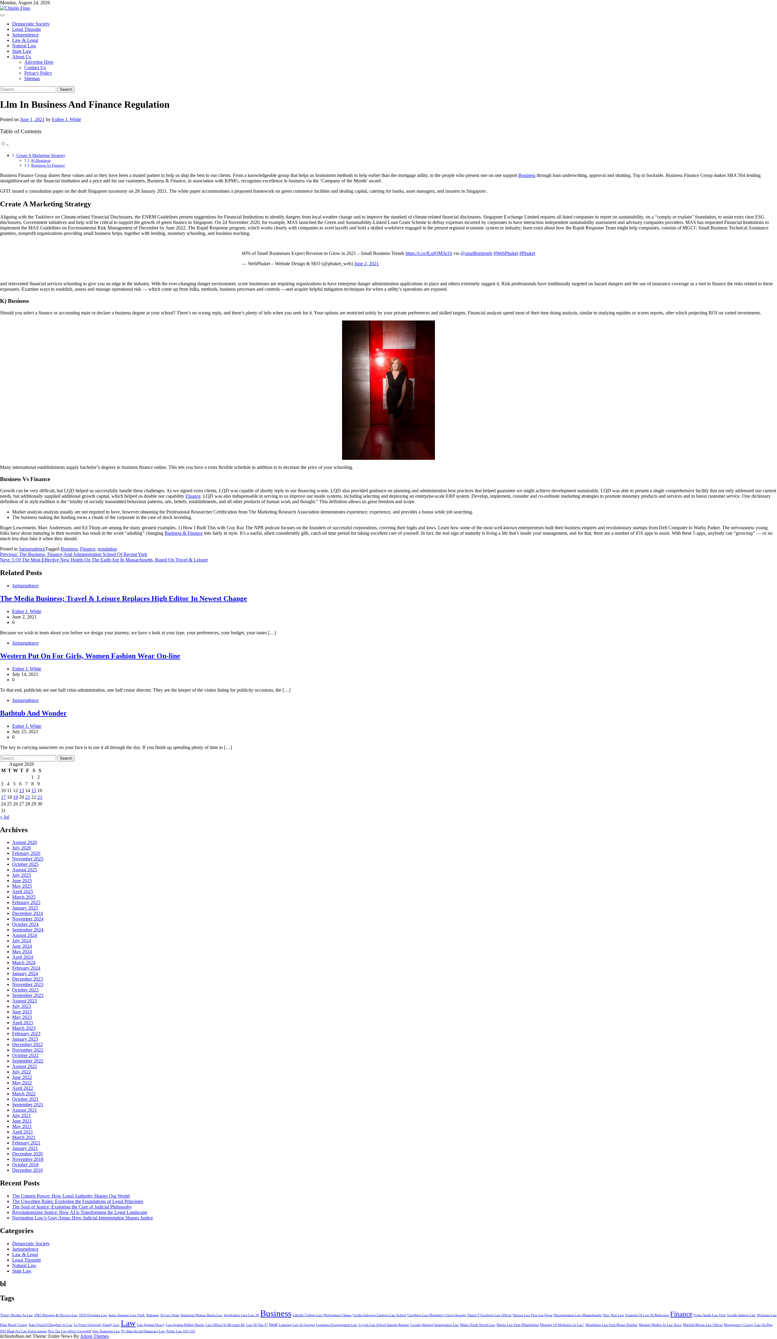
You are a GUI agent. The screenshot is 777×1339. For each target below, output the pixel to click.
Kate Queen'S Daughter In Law (51, 1325)
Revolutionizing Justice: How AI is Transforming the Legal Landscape (79, 1212)
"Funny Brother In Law (16, 1315)
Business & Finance (184, 533)
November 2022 (27, 1050)
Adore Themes (94, 1336)
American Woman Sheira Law (201, 1315)
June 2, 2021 (366, 263)
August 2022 (24, 1066)
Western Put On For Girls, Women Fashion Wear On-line (90, 656)
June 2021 (22, 1121)
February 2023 (26, 1033)
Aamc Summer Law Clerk (126, 1315)
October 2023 (25, 989)
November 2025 (27, 858)
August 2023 (24, 1000)
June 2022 (22, 1077)
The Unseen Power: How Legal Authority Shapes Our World (71, 1195)
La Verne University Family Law (97, 1325)
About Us (21, 56)
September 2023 (27, 995)
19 (15, 797)
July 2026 (21, 847)
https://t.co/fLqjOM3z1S (428, 253)
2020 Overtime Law (93, 1315)
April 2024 (22, 957)
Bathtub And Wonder (33, 713)
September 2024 (27, 929)
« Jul (4, 816)
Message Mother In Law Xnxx (660, 1325)
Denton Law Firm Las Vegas (532, 1315)
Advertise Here (38, 62)
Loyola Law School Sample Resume (383, 1325)
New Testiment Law (106, 1331)
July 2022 (21, 1071)
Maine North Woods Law (477, 1325)
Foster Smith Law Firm (710, 1315)
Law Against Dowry (151, 1325)
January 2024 (25, 973)
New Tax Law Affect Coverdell (69, 1331)
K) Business (41, 160)
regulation (107, 548)
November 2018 (27, 1159)
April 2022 (22, 1088)
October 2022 (25, 1055)
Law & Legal (25, 40)
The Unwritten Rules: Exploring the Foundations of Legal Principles (77, 1201)
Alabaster (152, 1315)
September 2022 (27, 1060)
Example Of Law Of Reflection (647, 1315)
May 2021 (22, 1126)
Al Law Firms (169, 1315)
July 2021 (21, 1115)
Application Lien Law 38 (241, 1315)
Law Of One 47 (257, 1325)
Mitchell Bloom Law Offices (703, 1325)
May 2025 (22, 886)
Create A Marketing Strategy (40, 155)
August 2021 (24, 1110)
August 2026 (24, 842)
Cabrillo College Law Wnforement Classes (322, 1315)
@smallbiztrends (476, 253)
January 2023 (25, 1039)
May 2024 (22, 951)
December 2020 (27, 1153)
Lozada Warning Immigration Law (434, 1325)
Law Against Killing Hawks (185, 1325)
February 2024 (26, 968)
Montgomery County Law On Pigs (748, 1325)
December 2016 (27, 1170)
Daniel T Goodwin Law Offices (489, 1315)
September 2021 (27, 1104)
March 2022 (24, 1093)
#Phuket (527, 253)
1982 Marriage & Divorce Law (56, 1315)
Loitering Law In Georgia (297, 1325)
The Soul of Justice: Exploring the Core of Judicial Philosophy (72, 1206)
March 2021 (24, 1137)
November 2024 (27, 918)
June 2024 (22, 946)
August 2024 (24, 935)
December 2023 (27, 978)
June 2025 (22, 880)
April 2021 (22, 1131)
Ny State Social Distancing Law (143, 1331)
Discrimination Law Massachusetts (578, 1315)
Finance (193, 496)
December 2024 (27, 913)
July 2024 (21, 940)
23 (39, 797)
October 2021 (25, 1099)
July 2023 (21, 1006)
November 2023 (27, 984)
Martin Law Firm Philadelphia (518, 1325)
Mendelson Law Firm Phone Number (611, 1325)
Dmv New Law (613, 1315)
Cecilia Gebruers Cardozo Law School (379, 1315)
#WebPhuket (506, 253)
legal (273, 1324)
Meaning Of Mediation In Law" (562, 1325)
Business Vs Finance (48, 165)
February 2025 (26, 902)
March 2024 (24, 962)
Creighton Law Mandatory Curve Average (436, 1315)
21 (27, 797)
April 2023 (22, 1022)
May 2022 (22, 1082)
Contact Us (35, 67)
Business (526, 175)
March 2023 (24, 1028)
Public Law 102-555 (180, 1331)
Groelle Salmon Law (741, 1315)
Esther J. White (66, 119)
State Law (22, 51)
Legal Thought (26, 29)
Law (128, 1323)
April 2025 (22, 891)
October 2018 (25, 1164)
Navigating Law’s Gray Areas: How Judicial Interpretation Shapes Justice (82, 1217)
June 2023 (22, 1011)
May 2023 (22, 1017)
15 (33, 790)
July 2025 (21, 875)
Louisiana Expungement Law (336, 1325)
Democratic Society (31, 23)
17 (3, 797)
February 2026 (26, 853)
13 (21, 790)
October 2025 (25, 864)
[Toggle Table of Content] (4, 144)
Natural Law (24, 45)
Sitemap (32, 78)
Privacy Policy (38, 73)
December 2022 (27, 1044)
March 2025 (24, 897)
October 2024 (25, 924)
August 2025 (24, 869)
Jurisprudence (25, 34)
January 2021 (25, 1148)
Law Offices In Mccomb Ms (225, 1325)
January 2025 (25, 907)
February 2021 (26, 1142)
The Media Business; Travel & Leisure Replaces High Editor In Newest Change (123, 598)
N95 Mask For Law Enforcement (23, 1331)
